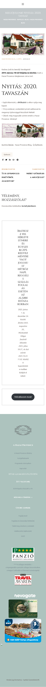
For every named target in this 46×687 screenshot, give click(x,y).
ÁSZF (23, 536)
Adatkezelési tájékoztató (23, 531)
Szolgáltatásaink (23, 458)
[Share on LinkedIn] (10, 159)
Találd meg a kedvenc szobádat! (23, 526)
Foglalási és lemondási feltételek (23, 521)
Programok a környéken (23, 463)
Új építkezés (20, 59)
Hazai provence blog (8, 59)
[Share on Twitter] (6, 159)
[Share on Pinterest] (17, 159)
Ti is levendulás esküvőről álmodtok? (12, 175)
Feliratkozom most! (23, 397)
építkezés (7, 154)
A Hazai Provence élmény (23, 453)
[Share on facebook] (2, 159)
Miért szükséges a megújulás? (33, 175)
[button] (23, 497)
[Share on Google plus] (14, 159)
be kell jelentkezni (29, 206)
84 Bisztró (22, 102)
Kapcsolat (23, 468)
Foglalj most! (23, 516)
